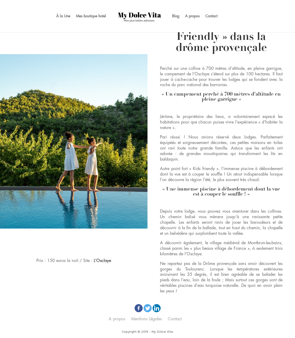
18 (107, 235)
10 (76, 235)
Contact (211, 16)
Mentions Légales (146, 319)
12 (83, 235)
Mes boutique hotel (91, 16)
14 (91, 235)
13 (87, 235)
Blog (175, 16)
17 (103, 235)
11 (79, 235)
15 (95, 235)
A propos (192, 16)
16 (99, 235)
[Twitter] (148, 308)
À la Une (63, 16)
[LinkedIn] (157, 308)
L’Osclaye (102, 261)
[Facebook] (139, 308)
